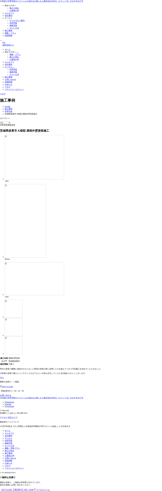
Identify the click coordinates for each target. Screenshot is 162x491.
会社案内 (8, 16)
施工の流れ (14, 8)
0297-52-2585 (7, 387)
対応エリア (13, 417)
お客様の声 (14, 11)
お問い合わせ (10, 79)
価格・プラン (10, 33)
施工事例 (8, 31)
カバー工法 (14, 28)
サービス (8, 67)
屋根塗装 (13, 26)
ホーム (7, 49)
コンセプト (9, 13)
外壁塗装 (13, 23)
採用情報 (8, 36)
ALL (2, 378)
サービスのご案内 (17, 21)
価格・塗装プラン (12, 448)
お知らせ (8, 84)
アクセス (4, 417)
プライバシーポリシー (14, 89)
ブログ (7, 87)
